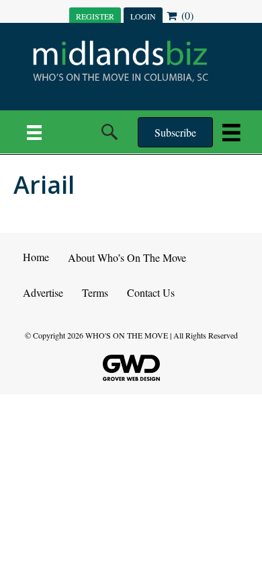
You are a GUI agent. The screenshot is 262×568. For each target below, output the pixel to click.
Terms (95, 292)
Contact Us (151, 292)
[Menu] (34, 131)
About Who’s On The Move (127, 257)
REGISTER (95, 16)
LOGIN (143, 16)
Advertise (43, 292)
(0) (186, 15)
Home (36, 257)
